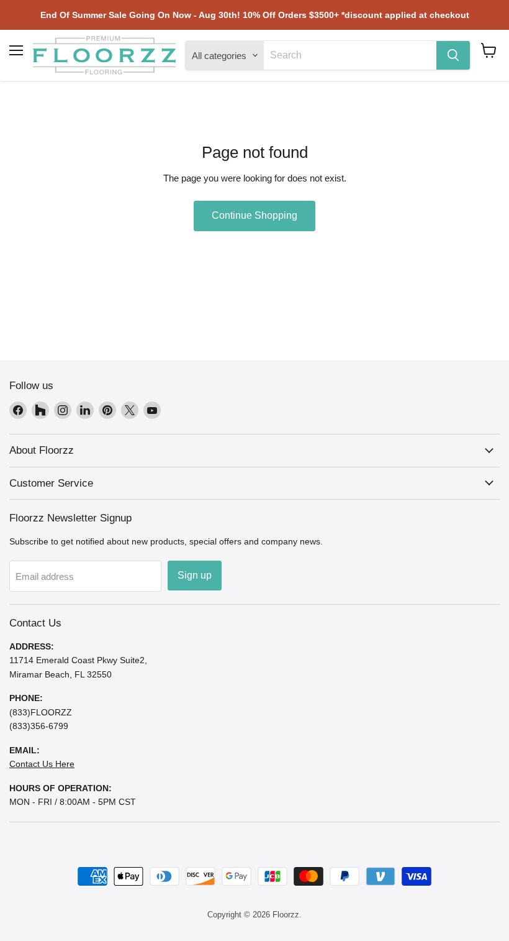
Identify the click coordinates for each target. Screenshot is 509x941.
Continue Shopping (254, 215)
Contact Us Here (41, 764)
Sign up (195, 575)
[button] (489, 50)
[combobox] (350, 55)
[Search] (453, 55)
